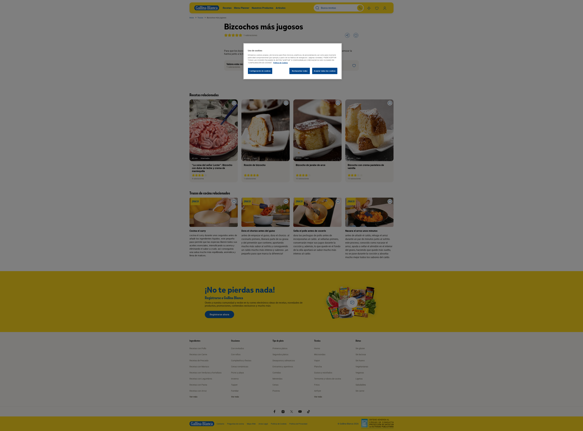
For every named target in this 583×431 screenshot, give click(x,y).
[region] (292, 61)
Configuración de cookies (260, 71)
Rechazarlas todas (300, 71)
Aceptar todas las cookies (325, 71)
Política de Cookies (280, 63)
